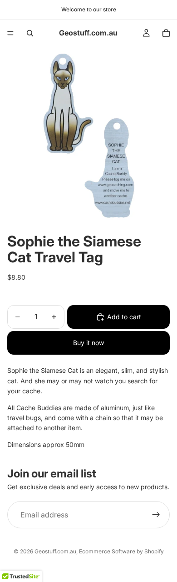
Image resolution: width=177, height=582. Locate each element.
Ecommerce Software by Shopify (121, 551)
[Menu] (10, 33)
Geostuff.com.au (55, 551)
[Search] (30, 33)
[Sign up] (156, 514)
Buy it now (88, 342)
